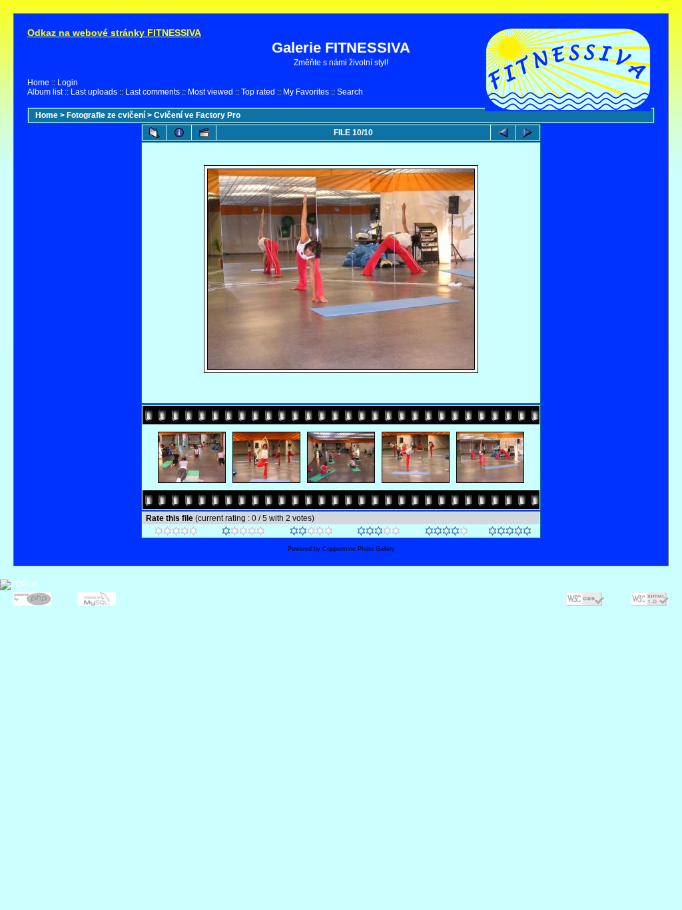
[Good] (378, 533)
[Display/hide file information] (179, 132)
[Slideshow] (204, 132)
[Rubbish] (176, 533)
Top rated (258, 92)
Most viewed (210, 92)
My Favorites (306, 92)
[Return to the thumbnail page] (155, 132)
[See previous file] (503, 132)
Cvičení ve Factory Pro (197, 115)
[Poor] (243, 533)
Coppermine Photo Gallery (358, 549)
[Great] (509, 533)
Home (38, 82)
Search (350, 92)
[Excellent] (446, 533)
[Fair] (311, 533)
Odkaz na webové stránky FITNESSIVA (114, 32)
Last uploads (94, 92)
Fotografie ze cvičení (106, 115)
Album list (45, 92)
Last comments (152, 92)
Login (67, 82)
